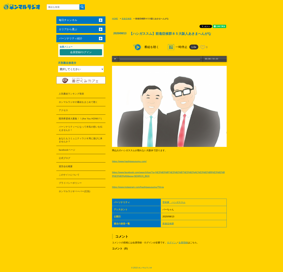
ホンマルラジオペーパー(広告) (74, 191)
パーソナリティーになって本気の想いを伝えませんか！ (80, 128)
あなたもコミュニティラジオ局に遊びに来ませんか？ (80, 140)
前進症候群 (127, 19)
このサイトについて (69, 174)
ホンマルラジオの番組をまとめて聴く (78, 102)
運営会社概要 (66, 166)
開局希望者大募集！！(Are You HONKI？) (80, 118)
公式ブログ (64, 158)
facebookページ (67, 150)
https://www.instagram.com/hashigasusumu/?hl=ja (138, 187)
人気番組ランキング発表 (71, 93)
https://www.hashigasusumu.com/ (129, 161)
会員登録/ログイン (81, 52)
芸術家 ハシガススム (173, 202)
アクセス (63, 110)
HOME (115, 19)
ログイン (171, 242)
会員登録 (183, 242)
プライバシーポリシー (70, 183)
